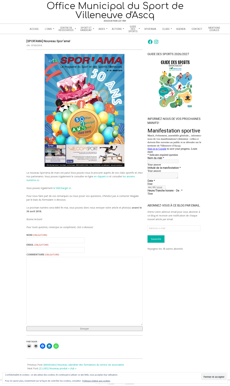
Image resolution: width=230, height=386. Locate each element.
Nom (36, 234)
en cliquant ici (101, 176)
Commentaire (42, 254)
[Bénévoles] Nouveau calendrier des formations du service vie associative (84, 364)
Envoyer (84, 328)
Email (37, 244)
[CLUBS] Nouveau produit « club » (57, 368)
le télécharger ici (62, 188)
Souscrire (156, 239)
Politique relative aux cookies (96, 380)
